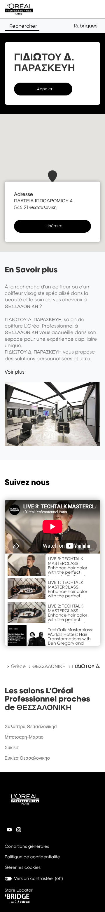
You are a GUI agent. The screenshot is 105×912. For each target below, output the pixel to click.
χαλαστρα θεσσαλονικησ (31, 726)
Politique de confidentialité (32, 857)
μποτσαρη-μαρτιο (24, 737)
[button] (87, 25)
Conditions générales (27, 847)
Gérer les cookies (23, 867)
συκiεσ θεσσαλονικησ (27, 758)
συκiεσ (12, 747)
